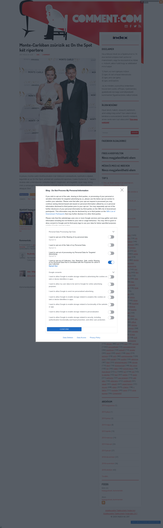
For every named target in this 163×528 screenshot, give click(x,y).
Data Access (81, 337)
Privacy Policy (95, 337)
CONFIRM (64, 329)
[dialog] (81, 264)
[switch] (111, 237)
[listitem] (81, 231)
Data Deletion (68, 337)
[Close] (123, 190)
